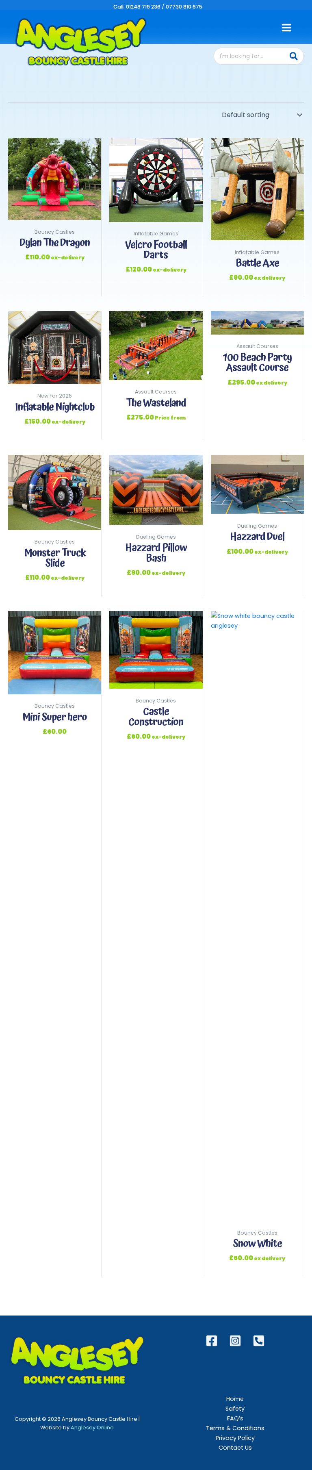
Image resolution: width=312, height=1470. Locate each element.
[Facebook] (212, 1341)
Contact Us (235, 1448)
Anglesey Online (92, 1427)
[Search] (295, 56)
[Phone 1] (259, 1341)
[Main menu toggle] (286, 27)
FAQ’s (235, 1418)
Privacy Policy (235, 1438)
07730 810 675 (184, 6)
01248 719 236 (143, 6)
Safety (235, 1409)
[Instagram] (235, 1341)
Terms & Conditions (235, 1428)
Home (235, 1399)
